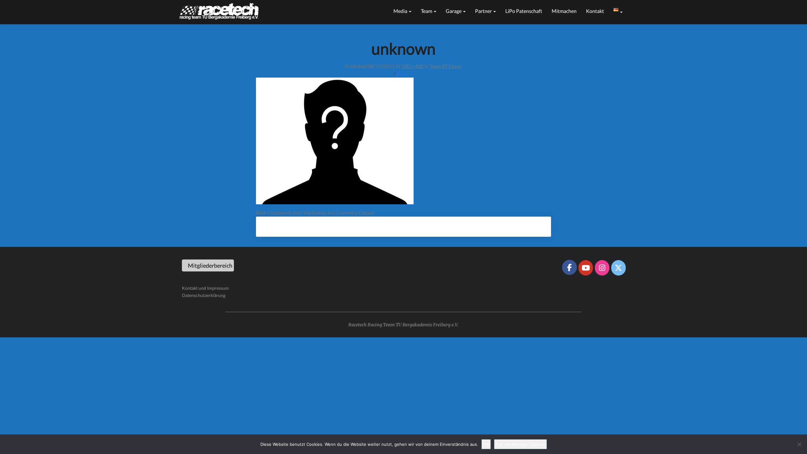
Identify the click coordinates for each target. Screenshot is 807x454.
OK (486, 444)
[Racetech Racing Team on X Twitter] (618, 267)
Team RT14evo (446, 66)
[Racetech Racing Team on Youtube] (585, 267)
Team (427, 11)
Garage (454, 11)
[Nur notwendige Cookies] (799, 444)
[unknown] (335, 143)
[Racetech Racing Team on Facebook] (569, 267)
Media (400, 11)
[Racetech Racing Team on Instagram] (602, 267)
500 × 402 (412, 66)
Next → (405, 74)
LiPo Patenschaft (523, 11)
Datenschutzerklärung (203, 295)
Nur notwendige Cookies (520, 444)
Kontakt (595, 11)
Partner (484, 11)
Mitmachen (564, 11)
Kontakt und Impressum (205, 288)
